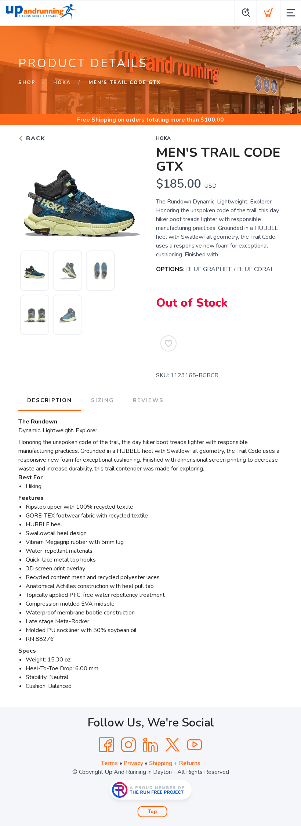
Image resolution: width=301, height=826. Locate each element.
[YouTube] (195, 745)
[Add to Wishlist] (168, 343)
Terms (109, 763)
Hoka (62, 82)
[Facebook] (106, 745)
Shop (27, 82)
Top (152, 811)
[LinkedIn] (150, 745)
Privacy (133, 763)
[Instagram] (128, 745)
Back (35, 138)
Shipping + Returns (174, 763)
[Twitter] (173, 745)
